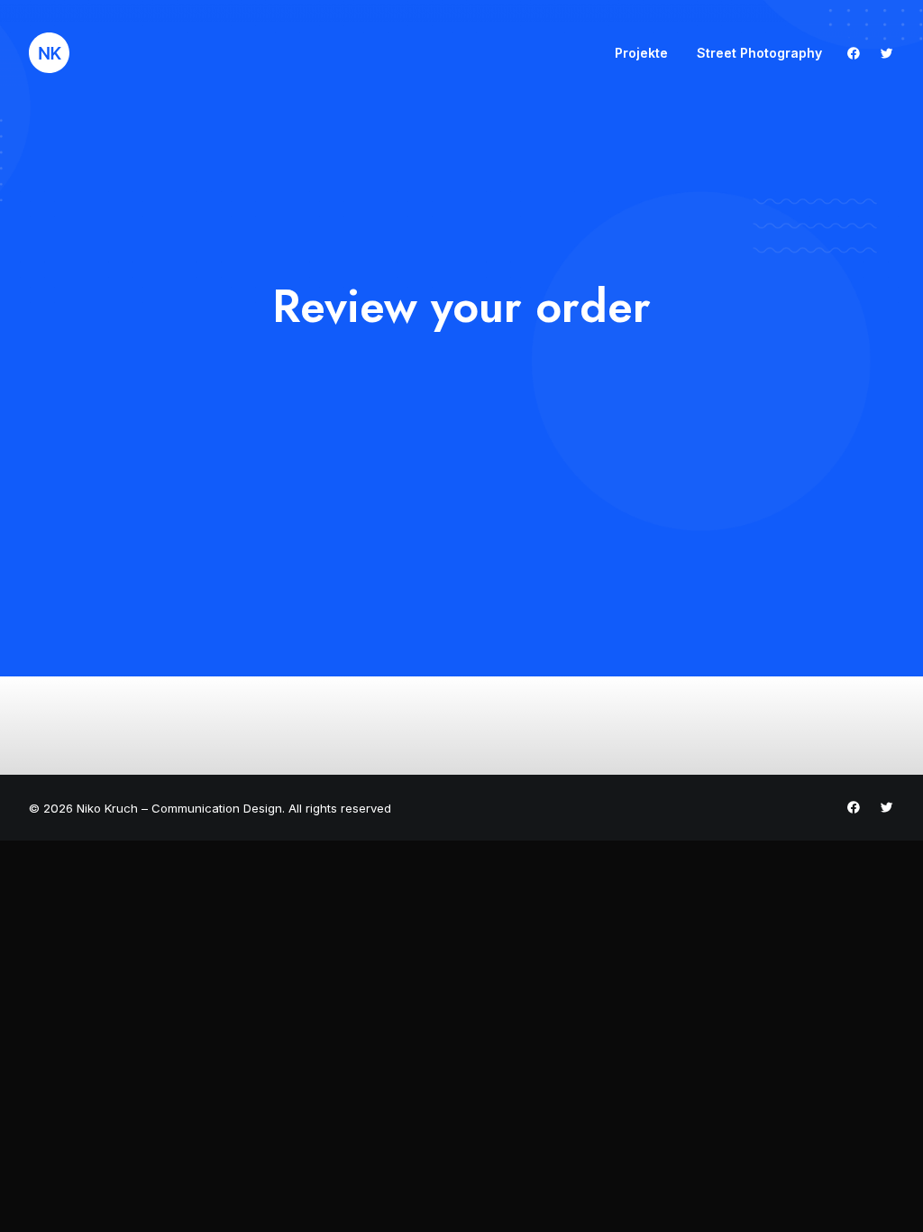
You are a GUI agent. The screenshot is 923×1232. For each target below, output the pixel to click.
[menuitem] (641, 53)
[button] (857, 53)
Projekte (641, 52)
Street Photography (759, 52)
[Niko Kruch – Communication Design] (49, 52)
